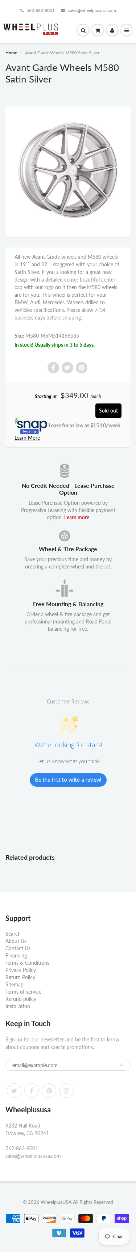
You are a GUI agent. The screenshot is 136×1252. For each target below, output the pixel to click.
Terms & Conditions (27, 963)
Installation (17, 1006)
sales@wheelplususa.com (92, 10)
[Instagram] (66, 1090)
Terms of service (23, 992)
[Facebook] (31, 1090)
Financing (16, 955)
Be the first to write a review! (68, 779)
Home (11, 52)
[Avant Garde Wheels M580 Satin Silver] (68, 171)
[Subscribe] (121, 1065)
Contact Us (17, 948)
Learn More (27, 438)
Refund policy (20, 999)
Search (13, 934)
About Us (15, 941)
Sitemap (14, 984)
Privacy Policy (20, 970)
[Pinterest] (49, 1090)
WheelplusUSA (56, 1202)
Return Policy (20, 977)
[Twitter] (14, 1090)
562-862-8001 (40, 10)
